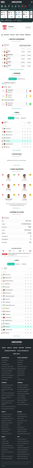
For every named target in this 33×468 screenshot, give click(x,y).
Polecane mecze (20, 427)
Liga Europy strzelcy (6, 416)
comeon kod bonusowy (22, 458)
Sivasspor (19, 20)
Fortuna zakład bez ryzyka (23, 454)
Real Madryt (20, 362)
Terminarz (12, 35)
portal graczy (16, 354)
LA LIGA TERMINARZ (21, 396)
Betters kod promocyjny (7, 456)
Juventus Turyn (20, 379)
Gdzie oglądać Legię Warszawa (8, 406)
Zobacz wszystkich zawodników (16, 69)
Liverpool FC (20, 364)
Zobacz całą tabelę (16, 150)
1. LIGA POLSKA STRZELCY (7, 433)
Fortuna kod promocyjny (23, 441)
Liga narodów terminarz (22, 404)
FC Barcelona (20, 360)
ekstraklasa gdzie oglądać (8, 393)
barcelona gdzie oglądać (7, 385)
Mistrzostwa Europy (22, 431)
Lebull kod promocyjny (22, 456)
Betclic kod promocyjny (22, 443)
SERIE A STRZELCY (5, 427)
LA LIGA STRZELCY (5, 425)
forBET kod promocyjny (7, 445)
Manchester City (21, 375)
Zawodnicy (6, 35)
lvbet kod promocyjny (22, 452)
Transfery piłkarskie (22, 429)
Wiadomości (28, 35)
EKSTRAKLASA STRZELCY (7, 420)
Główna (2, 20)
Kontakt (4, 347)
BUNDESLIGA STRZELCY (6, 429)
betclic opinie (20, 445)
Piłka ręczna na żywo (22, 416)
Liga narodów (5, 379)
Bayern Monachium (21, 368)
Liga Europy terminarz (22, 387)
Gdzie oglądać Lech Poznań (8, 408)
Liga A (14, 20)
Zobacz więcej (16, 165)
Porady (19, 425)
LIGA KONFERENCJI (5, 364)
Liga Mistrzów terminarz (23, 385)
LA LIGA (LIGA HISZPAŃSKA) (7, 371)
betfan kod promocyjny (22, 450)
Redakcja (9, 347)
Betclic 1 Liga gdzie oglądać (8, 401)
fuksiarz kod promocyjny (7, 452)
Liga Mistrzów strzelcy (7, 414)
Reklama (15, 347)
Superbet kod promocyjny (23, 447)
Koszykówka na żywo (22, 420)
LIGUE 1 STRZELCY (5, 431)
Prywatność (28, 347)
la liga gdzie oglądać (6, 387)
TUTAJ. (16, 255)
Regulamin (21, 347)
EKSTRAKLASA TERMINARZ (22, 391)
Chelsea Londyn (20, 373)
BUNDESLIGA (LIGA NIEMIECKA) (8, 375)
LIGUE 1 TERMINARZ (21, 402)
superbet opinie (5, 443)
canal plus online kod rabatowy (7, 398)
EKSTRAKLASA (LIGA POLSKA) (7, 366)
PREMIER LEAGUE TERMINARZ (23, 393)
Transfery (22, 35)
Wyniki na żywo (4, 9)
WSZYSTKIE (29, 9)
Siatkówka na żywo (21, 414)
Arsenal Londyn (20, 371)
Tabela (17, 35)
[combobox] (28, 27)
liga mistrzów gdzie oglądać (23, 433)
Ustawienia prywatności (10, 351)
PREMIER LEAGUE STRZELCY (7, 423)
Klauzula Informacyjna (23, 351)
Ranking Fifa (20, 423)
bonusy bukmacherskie (7, 458)
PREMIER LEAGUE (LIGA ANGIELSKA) (9, 368)
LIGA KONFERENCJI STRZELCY (7, 418)
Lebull (3, 454)
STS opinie (4, 439)
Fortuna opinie (5, 441)
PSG (18, 377)
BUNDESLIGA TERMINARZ (22, 400)
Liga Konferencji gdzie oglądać (7, 403)
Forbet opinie (5, 450)
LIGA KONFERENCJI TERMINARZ (23, 389)
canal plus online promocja (8, 395)
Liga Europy (4, 362)
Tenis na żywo (20, 418)
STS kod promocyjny (22, 439)
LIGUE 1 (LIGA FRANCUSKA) (7, 377)
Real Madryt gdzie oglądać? (8, 447)
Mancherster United (21, 366)
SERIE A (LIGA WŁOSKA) (6, 373)
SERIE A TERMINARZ (21, 398)
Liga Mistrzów (5, 360)
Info (2, 35)
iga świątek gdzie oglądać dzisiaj (7, 390)
